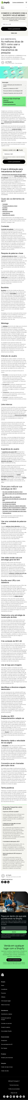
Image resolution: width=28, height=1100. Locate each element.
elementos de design (6, 461)
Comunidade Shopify (6, 1031)
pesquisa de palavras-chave (9, 256)
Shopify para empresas (7, 1057)
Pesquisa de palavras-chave (9, 206)
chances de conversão (20, 415)
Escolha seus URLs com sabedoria (11, 497)
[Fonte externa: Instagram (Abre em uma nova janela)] (14, 1097)
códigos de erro (18, 596)
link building (13, 293)
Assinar (14, 932)
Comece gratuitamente (18, 2)
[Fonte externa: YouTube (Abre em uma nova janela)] (11, 1097)
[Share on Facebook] (2, 882)
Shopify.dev (4, 1040)
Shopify (7, 732)
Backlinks (4, 207)
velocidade (5, 745)
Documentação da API (7, 1044)
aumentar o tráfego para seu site (17, 573)
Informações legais (6, 1001)
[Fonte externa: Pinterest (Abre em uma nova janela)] (24, 1097)
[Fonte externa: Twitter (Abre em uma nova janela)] (7, 1097)
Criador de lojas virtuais (7, 1067)
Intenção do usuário (7, 211)
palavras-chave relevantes (13, 526)
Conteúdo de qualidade (7, 229)
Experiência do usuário (8, 215)
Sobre (2, 985)
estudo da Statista (16, 129)
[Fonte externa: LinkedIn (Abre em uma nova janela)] (20, 1097)
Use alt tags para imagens (9, 504)
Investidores (4, 989)
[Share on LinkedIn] (8, 882)
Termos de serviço (14, 1085)
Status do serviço (5, 1004)
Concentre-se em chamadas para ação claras (14, 511)
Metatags (4, 209)
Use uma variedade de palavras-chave (12, 492)
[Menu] (26, 2)
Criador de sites (5, 1070)
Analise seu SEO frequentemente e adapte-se (14, 507)
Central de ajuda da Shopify (6, 1018)
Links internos (6, 213)
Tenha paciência (6, 513)
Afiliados (3, 997)
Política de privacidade (14, 1089)
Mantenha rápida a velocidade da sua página (14, 509)
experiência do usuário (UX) (9, 452)
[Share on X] (5, 882)
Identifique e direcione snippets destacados (14, 506)
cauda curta (4, 277)
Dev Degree (4, 1048)
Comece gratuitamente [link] (14, 29)
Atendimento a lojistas (6, 1014)
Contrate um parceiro (6, 1023)
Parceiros (3, 993)
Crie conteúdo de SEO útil (9, 502)
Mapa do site (14, 1092)
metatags (5, 326)
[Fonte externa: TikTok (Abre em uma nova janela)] (17, 1097)
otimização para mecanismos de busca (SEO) (14, 174)
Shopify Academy (5, 1027)
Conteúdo (5, 204)
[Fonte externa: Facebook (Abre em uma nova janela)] (4, 1097)
